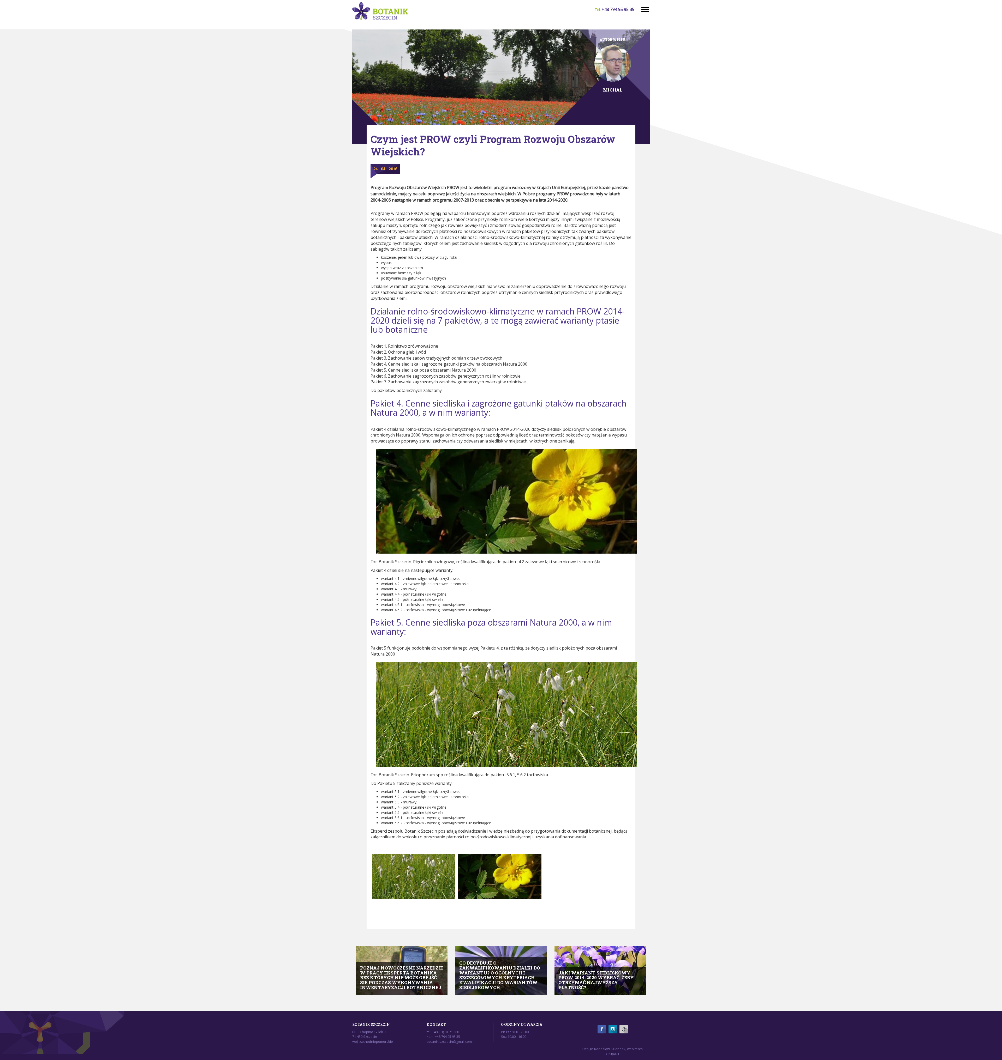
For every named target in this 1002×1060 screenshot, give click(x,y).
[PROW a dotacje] (499, 876)
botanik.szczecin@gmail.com (449, 1041)
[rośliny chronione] (413, 876)
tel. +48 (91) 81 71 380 (443, 1031)
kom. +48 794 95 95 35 (443, 1036)
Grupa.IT (612, 1053)
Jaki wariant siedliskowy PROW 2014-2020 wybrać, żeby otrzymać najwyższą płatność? (596, 980)
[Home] (382, 11)
